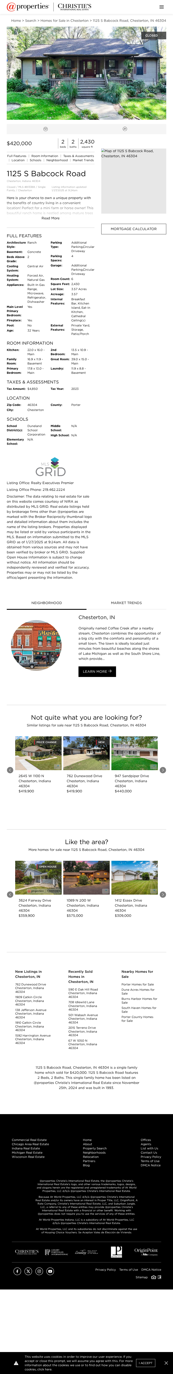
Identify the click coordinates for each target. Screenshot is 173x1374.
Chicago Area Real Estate (30, 1144)
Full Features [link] (17, 156)
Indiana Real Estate (26, 1148)
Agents (146, 1144)
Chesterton (25, 190)
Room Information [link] (45, 156)
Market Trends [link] (83, 160)
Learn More (95, 672)
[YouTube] (50, 1274)
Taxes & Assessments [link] (78, 156)
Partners (89, 1161)
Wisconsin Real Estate (28, 1156)
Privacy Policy (151, 1156)
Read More (50, 218)
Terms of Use (150, 1161)
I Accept (146, 1363)
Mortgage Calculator (134, 229)
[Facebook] (17, 1274)
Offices (146, 1140)
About (87, 1144)
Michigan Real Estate (27, 1152)
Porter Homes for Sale (138, 984)
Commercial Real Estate (29, 1140)
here (48, 1369)
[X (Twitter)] (28, 1274)
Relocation (91, 1156)
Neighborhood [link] (57, 160)
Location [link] (19, 160)
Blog (86, 1165)
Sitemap (142, 1277)
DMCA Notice (151, 1165)
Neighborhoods (94, 1152)
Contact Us (149, 1152)
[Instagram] (39, 1274)
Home (87, 1140)
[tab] (46, 603)
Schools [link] (36, 160)
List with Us (149, 1148)
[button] (133, 181)
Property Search (95, 1148)
